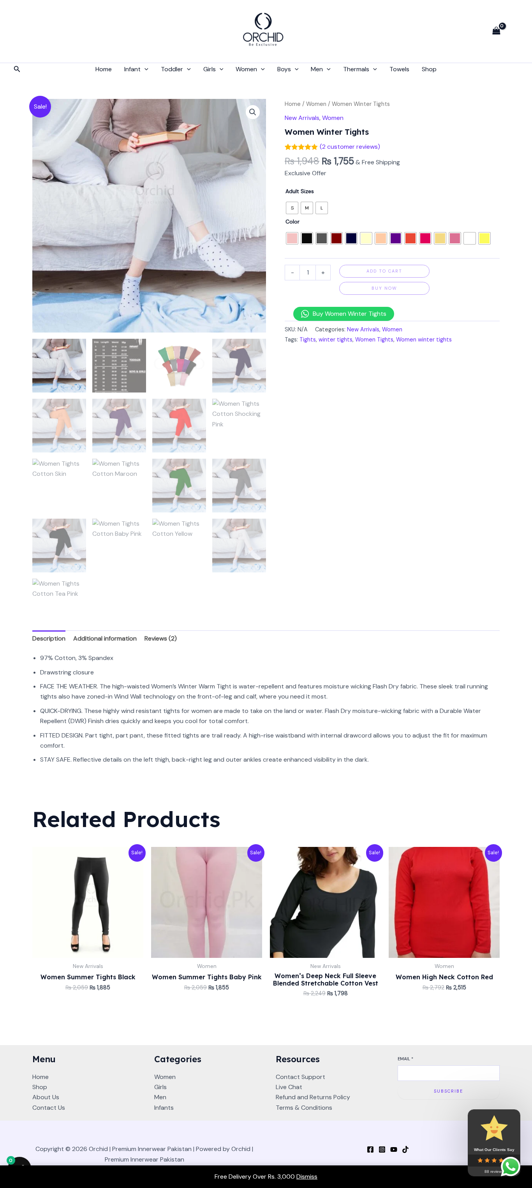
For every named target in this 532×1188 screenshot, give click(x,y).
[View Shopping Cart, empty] (496, 31)
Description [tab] (48, 638)
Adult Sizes (299, 191)
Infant (132, 69)
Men (317, 69)
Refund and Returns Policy (313, 1097)
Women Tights (374, 339)
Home (103, 69)
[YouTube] (393, 1149)
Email (405, 1058)
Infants (164, 1108)
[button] (17, 69)
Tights (307, 339)
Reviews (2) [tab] (160, 638)
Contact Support (300, 1077)
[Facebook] (370, 1149)
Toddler (172, 69)
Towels (399, 69)
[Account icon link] (514, 31)
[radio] (292, 208)
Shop (429, 69)
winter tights (335, 339)
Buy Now (384, 288)
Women (246, 69)
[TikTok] (405, 1149)
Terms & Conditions (304, 1108)
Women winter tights (424, 339)
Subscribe (448, 1091)
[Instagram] (382, 1149)
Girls (209, 69)
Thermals (356, 69)
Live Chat (289, 1087)
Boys (284, 69)
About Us (45, 1097)
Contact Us (48, 1108)
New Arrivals (302, 118)
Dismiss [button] (306, 1176)
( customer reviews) (350, 147)
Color (292, 221)
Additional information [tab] (105, 638)
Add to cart (384, 271)
